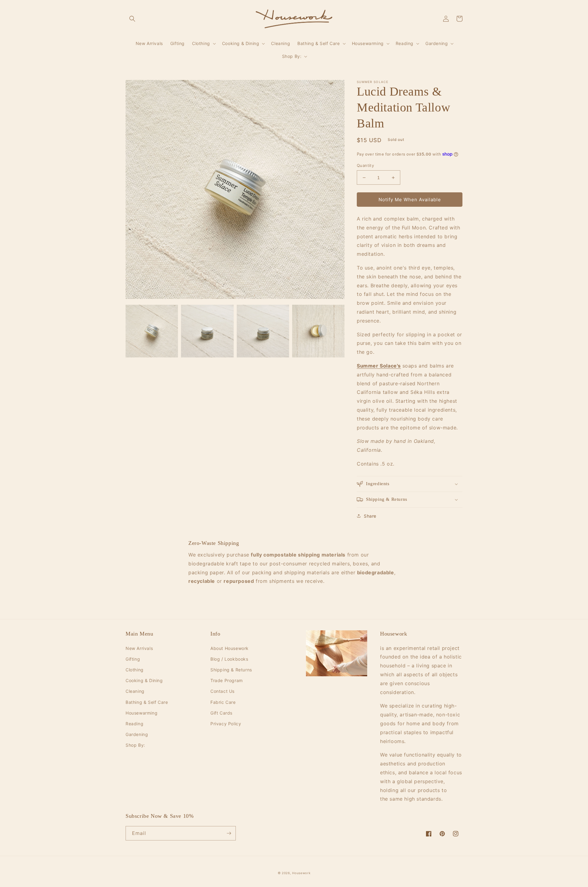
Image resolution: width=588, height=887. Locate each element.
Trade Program (226, 680)
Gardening (137, 734)
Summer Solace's (379, 366)
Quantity (365, 165)
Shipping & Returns (231, 669)
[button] (132, 18)
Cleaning (135, 691)
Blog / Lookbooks (229, 659)
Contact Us (222, 691)
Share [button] (370, 516)
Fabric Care (223, 702)
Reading (134, 723)
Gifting (133, 659)
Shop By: (135, 745)
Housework (301, 873)
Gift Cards (221, 712)
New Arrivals (139, 648)
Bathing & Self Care (147, 702)
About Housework (229, 648)
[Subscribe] (229, 833)
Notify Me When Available (410, 199)
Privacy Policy (225, 723)
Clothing (135, 669)
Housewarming (141, 712)
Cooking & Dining (144, 680)
